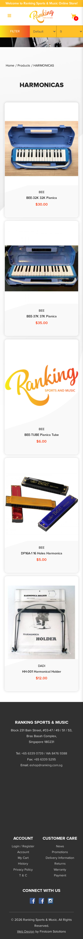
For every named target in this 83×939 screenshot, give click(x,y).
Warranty (60, 870)
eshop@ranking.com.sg (46, 765)
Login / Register (23, 846)
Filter (15, 31)
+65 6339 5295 (45, 759)
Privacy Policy (23, 870)
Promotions (60, 852)
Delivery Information (60, 858)
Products (24, 65)
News (60, 846)
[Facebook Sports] (41, 901)
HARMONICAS (43, 65)
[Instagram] (50, 901)
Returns (60, 864)
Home (10, 65)
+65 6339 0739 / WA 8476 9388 (44, 753)
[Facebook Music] (33, 901)
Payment (60, 875)
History (23, 864)
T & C (23, 875)
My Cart (23, 858)
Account (23, 852)
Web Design (25, 931)
